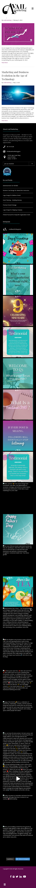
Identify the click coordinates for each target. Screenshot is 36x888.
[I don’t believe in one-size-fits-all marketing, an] (18, 342)
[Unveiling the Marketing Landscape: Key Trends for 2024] (18, 34)
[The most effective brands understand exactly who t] (18, 560)
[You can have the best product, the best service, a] (18, 747)
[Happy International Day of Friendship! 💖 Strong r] (18, 248)
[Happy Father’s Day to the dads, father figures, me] (18, 529)
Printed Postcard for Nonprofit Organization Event (16, 214)
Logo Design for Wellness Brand (12, 195)
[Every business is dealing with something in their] (18, 280)
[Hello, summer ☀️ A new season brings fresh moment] (18, 498)
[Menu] (32, 8)
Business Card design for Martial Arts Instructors (16, 190)
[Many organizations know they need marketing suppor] (18, 404)
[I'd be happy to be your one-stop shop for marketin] (18, 467)
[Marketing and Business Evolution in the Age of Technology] (18, 95)
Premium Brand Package (9, 205)
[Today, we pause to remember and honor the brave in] (18, 810)
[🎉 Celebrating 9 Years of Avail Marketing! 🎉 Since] (18, 311)
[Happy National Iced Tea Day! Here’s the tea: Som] (18, 591)
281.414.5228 (10, 146)
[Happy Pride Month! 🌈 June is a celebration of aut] (18, 716)
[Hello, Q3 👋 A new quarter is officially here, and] (18, 373)
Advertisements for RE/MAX (10, 185)
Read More (5, 62)
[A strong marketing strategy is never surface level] (18, 779)
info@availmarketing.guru (13, 151)
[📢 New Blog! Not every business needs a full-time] (18, 654)
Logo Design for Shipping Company (12, 210)
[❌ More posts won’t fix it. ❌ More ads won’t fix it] (18, 685)
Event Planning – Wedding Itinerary (12, 200)
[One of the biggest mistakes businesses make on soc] (18, 436)
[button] (32, 164)
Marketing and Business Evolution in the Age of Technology (15, 75)
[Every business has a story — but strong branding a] (18, 623)
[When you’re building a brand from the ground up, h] (18, 841)
